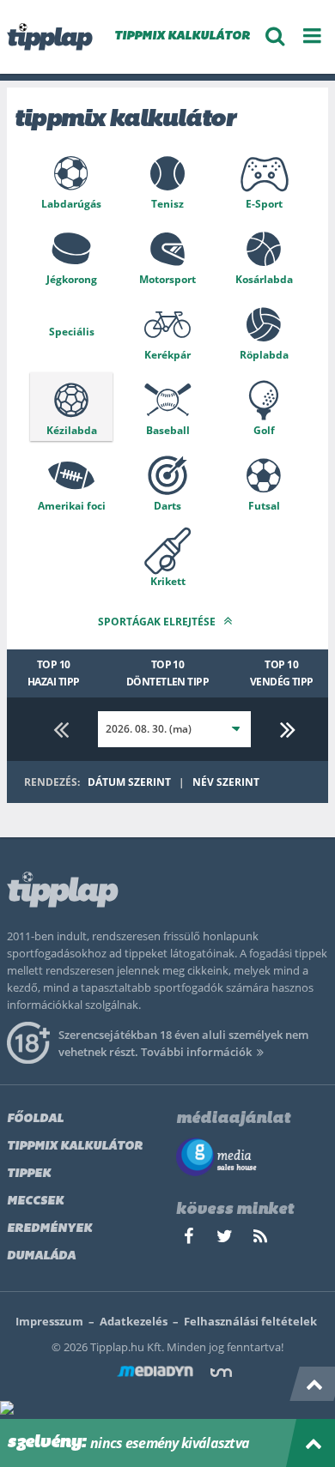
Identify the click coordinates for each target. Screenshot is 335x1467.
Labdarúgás (71, 203)
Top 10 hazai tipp (53, 673)
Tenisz (167, 203)
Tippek (29, 1174)
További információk (196, 1052)
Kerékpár (167, 354)
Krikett (168, 581)
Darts (167, 505)
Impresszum (49, 1321)
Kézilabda (71, 430)
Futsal (264, 505)
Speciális (71, 331)
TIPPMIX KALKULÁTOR (182, 36)
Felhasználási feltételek (250, 1321)
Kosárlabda (264, 279)
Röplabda (264, 354)
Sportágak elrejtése (158, 621)
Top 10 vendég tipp (282, 673)
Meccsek (35, 1201)
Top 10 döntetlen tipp (168, 673)
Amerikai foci (72, 505)
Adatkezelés (134, 1321)
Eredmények (49, 1228)
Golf (264, 430)
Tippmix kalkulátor (75, 1146)
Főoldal (35, 1119)
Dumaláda (41, 1256)
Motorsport (167, 279)
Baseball (168, 430)
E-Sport (264, 203)
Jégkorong (71, 279)
